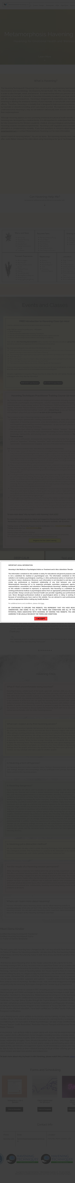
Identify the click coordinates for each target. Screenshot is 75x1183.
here (42, 603)
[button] (40, 618)
